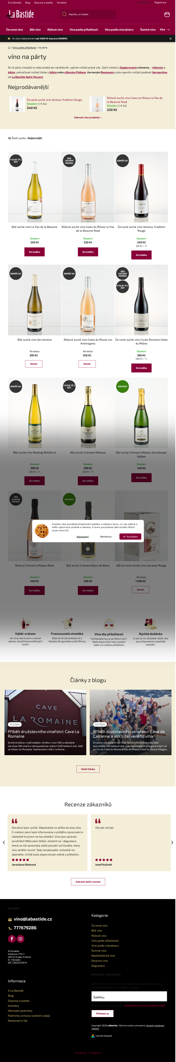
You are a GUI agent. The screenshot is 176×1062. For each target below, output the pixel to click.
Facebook (81, 1052)
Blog (27, 2)
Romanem (107, 72)
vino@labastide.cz (33, 918)
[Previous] (4, 842)
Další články (88, 769)
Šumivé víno (98, 950)
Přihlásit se (102, 1013)
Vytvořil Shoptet (104, 1035)
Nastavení (83, 536)
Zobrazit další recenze (88, 881)
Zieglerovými (128, 67)
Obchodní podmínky (20, 1010)
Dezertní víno (99, 960)
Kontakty (62, 2)
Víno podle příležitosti (105, 940)
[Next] (172, 842)
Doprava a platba (43, 2)
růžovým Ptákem (75, 72)
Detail (33, 363)
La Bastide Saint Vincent (27, 76)
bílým (11, 72)
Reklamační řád (17, 1020)
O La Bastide (14, 2)
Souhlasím (132, 536)
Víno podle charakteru (105, 945)
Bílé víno (96, 930)
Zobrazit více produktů (87, 117)
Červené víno (99, 925)
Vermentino (159, 72)
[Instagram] (20, 939)
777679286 (25, 927)
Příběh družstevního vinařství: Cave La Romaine (43, 733)
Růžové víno (98, 935)
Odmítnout (106, 536)
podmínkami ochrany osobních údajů (145, 1005)
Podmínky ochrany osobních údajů (29, 1015)
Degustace (98, 965)
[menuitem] (14, 29)
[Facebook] (12, 939)
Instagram (95, 1052)
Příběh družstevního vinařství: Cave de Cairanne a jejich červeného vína (129, 733)
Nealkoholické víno (103, 955)
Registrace (160, 2)
